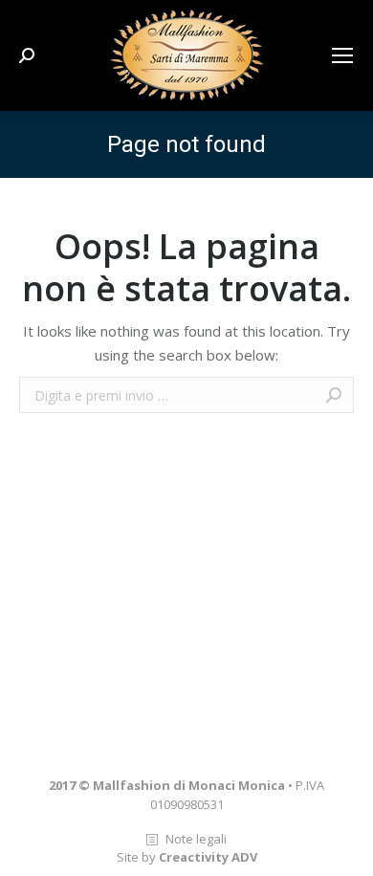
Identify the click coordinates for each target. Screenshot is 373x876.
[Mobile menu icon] (342, 55)
